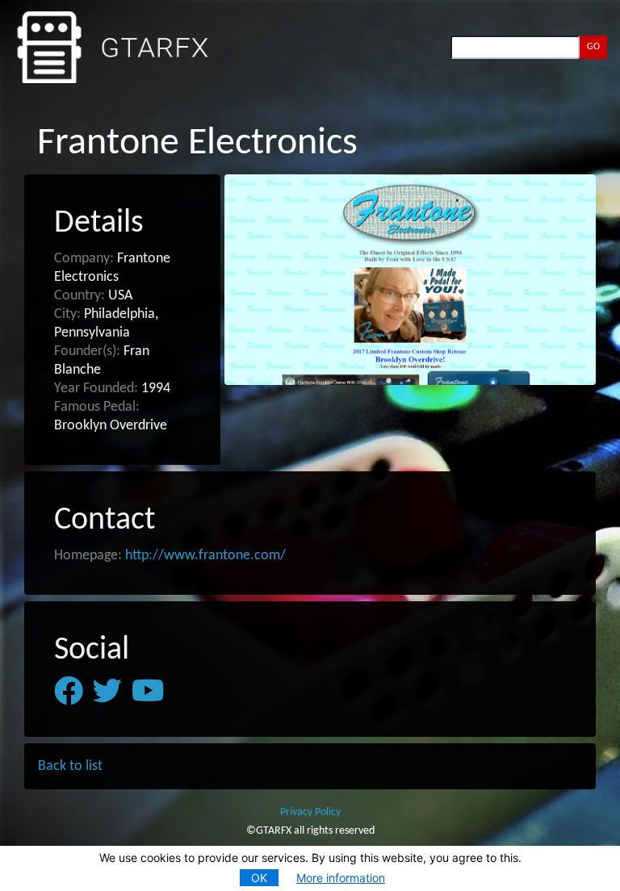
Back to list (70, 766)
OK (259, 878)
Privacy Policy (310, 812)
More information (340, 878)
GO (593, 47)
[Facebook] (68, 691)
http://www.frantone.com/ (205, 555)
